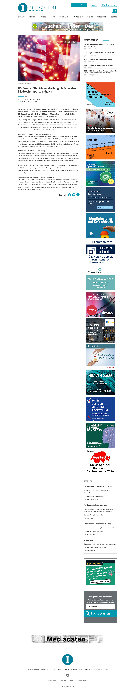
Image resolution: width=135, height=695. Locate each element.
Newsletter (79, 5)
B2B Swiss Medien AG (36, 669)
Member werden (108, 5)
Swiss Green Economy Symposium (98, 486)
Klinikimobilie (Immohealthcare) (97, 524)
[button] (69, 194)
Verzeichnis (102, 17)
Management (78, 17)
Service (114, 17)
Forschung (63, 17)
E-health (21, 17)
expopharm (88, 540)
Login (94, 5)
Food (53, 17)
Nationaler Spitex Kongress (95, 505)
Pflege (43, 17)
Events (90, 17)
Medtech (32, 17)
